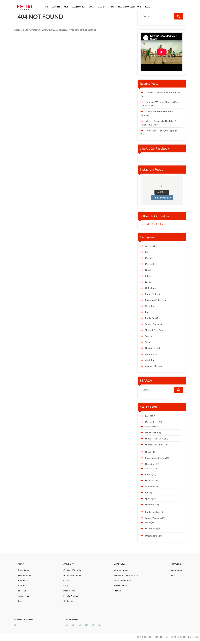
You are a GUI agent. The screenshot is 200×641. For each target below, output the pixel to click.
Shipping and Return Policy (125, 575)
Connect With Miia (72, 570)
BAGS (91, 7)
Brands (21, 585)
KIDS (66, 7)
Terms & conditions (122, 580)
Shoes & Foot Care (154, 330)
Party (148, 312)
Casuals (149, 258)
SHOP (21, 564)
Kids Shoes (23, 580)
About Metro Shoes (72, 575)
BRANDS (102, 7)
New (112, 7)
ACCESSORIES (78, 7)
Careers (67, 580)
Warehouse (151, 354)
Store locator (69, 590)
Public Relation (152, 318)
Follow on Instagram (162, 198)
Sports (148, 336)
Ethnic (148, 276)
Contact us (68, 601)
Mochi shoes (176, 570)
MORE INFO (119, 564)
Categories (150, 264)
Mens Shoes (23, 570)
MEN (46, 7)
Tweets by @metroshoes (153, 224)
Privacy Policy (120, 585)
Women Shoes (24, 575)
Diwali (148, 270)
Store (148, 342)
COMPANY (68, 564)
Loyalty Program (70, 596)
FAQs (65, 585)
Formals (149, 282)
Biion (172, 575)
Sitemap (117, 590)
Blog (147, 252)
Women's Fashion (154, 366)
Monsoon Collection (155, 300)
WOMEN (56, 7)
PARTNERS (175, 564)
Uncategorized (152, 348)
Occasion (149, 306)
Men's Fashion (152, 294)
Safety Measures (153, 324)
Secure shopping (120, 570)
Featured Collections (129, 7)
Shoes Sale (23, 590)
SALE (147, 7)
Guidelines (150, 288)
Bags (20, 601)
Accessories (151, 245)
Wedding (149, 360)
